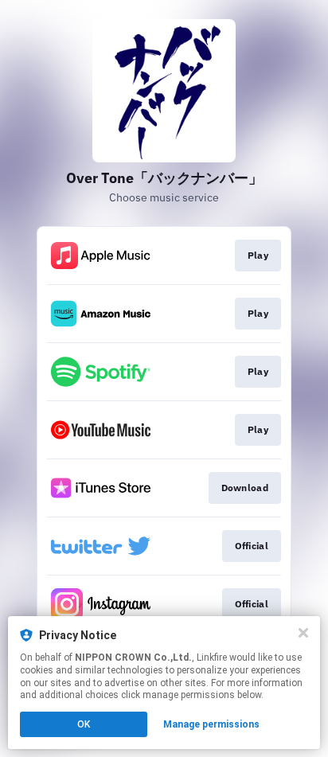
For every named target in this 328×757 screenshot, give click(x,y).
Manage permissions (211, 724)
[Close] (303, 633)
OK (83, 724)
